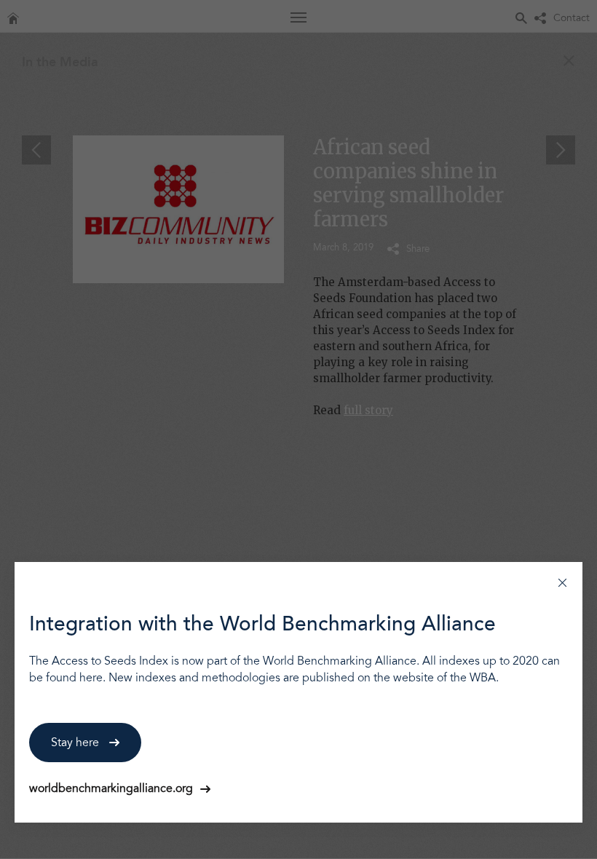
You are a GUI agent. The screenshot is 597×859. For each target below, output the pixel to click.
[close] (562, 582)
